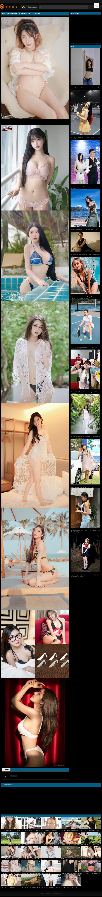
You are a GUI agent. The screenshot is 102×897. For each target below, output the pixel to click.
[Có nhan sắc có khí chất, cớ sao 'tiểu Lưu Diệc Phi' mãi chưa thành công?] (71, 866)
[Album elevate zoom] (96, 5)
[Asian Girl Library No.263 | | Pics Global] (31, 852)
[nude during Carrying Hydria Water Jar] (31, 880)
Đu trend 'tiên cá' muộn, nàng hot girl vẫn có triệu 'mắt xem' (84, 230)
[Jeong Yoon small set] (51, 852)
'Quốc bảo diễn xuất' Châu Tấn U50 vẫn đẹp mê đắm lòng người (85, 255)
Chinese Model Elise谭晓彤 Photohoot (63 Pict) (71, 845)
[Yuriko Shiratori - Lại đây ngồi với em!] (11, 823)
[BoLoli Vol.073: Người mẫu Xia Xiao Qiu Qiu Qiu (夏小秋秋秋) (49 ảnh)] (91, 823)
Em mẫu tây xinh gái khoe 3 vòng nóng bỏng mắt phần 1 (91, 873)
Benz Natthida (45, 873)
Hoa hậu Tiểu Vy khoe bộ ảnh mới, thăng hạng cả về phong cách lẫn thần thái (91, 859)
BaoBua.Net (8, 6)
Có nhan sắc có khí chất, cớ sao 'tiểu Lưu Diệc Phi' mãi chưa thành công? (71, 873)
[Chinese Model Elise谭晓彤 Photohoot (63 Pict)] (71, 838)
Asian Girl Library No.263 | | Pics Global (31, 859)
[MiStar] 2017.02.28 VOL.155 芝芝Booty (11, 887)
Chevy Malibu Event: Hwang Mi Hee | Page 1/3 (83, 487)
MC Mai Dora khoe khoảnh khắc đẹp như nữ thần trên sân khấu (85, 187)
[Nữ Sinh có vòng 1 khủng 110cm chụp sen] (91, 838)
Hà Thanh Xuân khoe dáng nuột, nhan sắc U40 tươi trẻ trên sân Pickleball (85, 348)
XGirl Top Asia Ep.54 (27, 845)
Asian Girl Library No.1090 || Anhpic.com (71, 887)
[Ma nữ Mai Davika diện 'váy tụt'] (51, 880)
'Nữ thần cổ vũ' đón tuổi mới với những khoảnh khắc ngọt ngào (85, 392)
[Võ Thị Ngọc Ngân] (71, 852)
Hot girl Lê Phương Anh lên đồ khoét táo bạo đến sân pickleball (85, 138)
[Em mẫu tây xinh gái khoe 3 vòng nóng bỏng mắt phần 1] (91, 866)
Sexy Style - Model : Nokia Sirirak (31, 830)
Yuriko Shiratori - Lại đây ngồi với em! (11, 830)
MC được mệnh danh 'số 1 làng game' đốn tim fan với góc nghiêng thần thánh (85, 437)
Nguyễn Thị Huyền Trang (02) (10, 873)
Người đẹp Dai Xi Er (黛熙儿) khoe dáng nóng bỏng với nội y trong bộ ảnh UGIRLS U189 (51, 845)
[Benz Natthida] (51, 866)
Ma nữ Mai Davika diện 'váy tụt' (50, 887)
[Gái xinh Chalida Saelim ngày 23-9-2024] (71, 823)
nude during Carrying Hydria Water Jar (31, 887)
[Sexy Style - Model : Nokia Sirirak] (31, 823)
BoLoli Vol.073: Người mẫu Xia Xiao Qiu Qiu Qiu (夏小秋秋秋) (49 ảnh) (91, 830)
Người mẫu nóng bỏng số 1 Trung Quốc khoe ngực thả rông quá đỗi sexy (51, 830)
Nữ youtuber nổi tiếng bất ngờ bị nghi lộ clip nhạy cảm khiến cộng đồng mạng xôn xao (85, 297)
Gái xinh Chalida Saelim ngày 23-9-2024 (71, 830)
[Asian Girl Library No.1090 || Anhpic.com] (71, 880)
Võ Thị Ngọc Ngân (66, 859)
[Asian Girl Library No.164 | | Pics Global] (11, 852)
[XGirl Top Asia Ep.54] (31, 838)
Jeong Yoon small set (47, 859)
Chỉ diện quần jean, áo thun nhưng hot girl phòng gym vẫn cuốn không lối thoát (85, 531)
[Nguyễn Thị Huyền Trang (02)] (11, 866)
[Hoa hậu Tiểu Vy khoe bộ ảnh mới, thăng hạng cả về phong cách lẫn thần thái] (91, 852)
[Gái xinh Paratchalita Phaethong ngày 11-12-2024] (11, 838)
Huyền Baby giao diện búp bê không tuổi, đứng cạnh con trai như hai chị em (85, 575)
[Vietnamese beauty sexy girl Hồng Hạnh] (31, 866)
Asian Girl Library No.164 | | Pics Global (11, 859)
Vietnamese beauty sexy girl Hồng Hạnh (31, 873)
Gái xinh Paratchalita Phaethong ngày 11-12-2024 (11, 845)
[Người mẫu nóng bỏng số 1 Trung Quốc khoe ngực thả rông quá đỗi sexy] (51, 823)
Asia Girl (13, 776)
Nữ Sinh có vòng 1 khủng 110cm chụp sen (91, 845)
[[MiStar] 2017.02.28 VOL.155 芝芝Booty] (11, 880)
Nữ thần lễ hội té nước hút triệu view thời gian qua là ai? (85, 88)
